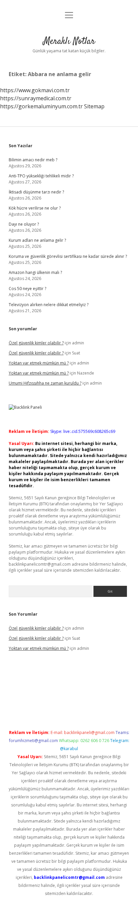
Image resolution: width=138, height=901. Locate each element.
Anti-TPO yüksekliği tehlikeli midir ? (41, 176)
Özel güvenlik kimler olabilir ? (36, 343)
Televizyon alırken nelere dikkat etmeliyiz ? (48, 304)
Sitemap (94, 106)
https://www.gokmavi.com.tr (35, 90)
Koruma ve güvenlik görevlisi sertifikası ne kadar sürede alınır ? (68, 256)
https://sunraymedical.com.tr (35, 98)
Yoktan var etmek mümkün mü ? (39, 363)
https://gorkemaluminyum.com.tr (41, 106)
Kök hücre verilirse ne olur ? (35, 208)
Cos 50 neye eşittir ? (27, 288)
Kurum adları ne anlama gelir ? (37, 240)
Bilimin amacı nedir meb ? (33, 160)
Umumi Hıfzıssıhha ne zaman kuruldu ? (45, 383)
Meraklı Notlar (69, 41)
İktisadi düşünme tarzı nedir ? (36, 192)
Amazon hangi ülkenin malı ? (35, 272)
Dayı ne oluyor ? (24, 224)
